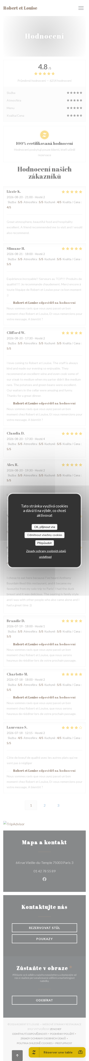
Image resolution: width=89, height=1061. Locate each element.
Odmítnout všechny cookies (44, 535)
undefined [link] (45, 557)
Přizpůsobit (44, 542)
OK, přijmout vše (44, 526)
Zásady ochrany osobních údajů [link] (46, 551)
